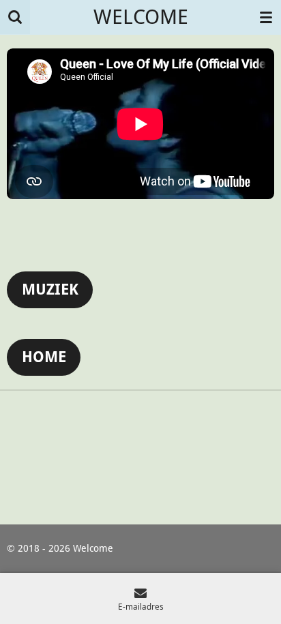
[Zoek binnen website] (15, 17)
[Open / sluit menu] (266, 17)
